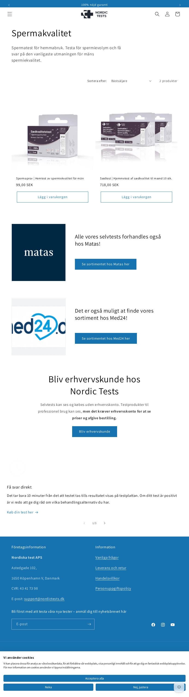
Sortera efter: (97, 81)
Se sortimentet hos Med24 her (106, 338)
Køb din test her (20, 512)
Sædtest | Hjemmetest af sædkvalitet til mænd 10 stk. (136, 178)
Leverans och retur (110, 567)
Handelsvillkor (107, 578)
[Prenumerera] (89, 624)
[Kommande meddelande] (180, 5)
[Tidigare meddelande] (9, 5)
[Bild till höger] (105, 523)
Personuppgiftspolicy (113, 588)
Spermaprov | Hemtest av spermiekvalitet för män (50, 178)
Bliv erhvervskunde (94, 431)
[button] (10, 14)
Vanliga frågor (106, 557)
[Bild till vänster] (84, 523)
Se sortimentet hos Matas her (106, 264)
